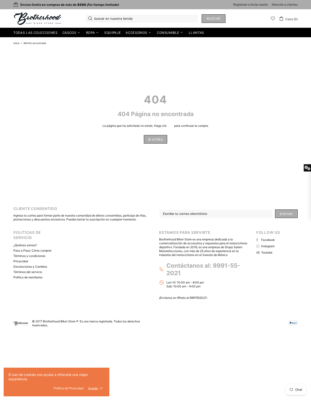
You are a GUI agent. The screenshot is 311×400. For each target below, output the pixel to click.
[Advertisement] (146, 365)
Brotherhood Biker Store (37, 18)
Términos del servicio (27, 272)
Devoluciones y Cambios (30, 266)
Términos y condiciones (29, 256)
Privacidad (20, 261)
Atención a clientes (285, 4)
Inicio (16, 43)
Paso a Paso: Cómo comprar (32, 250)
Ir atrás (155, 139)
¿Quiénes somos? (25, 245)
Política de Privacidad (68, 388)
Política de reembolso (28, 277)
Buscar (213, 18)
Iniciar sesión (259, 4)
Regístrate (240, 4)
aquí (170, 125)
